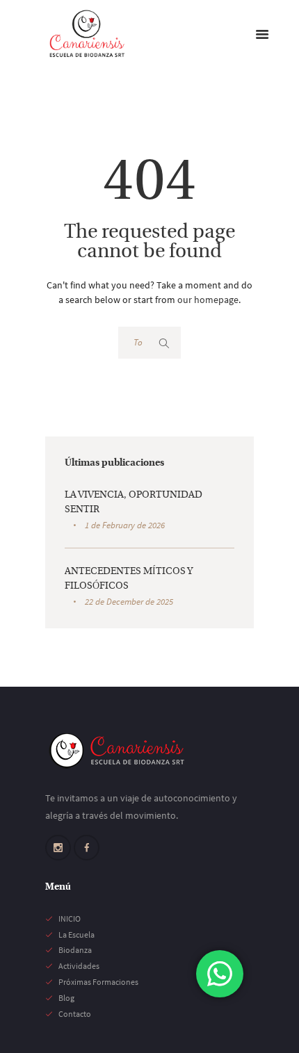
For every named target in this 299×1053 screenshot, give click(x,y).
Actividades (78, 966)
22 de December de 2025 (129, 601)
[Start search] (164, 343)
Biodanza (75, 950)
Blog (66, 998)
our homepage (208, 299)
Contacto (74, 1014)
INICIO (69, 918)
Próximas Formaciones (98, 982)
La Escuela (76, 934)
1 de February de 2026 (125, 525)
